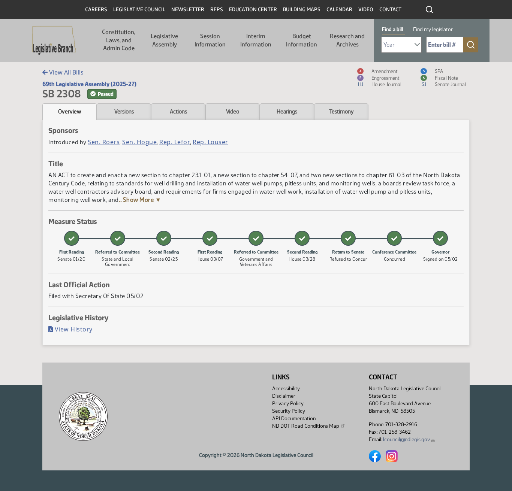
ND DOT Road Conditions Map (305, 426)
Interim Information (255, 40)
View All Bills (66, 72)
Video (365, 9)
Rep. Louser (210, 142)
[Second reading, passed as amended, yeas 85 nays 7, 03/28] (302, 238)
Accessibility (286, 388)
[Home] (54, 40)
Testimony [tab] (341, 111)
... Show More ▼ (140, 199)
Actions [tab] (178, 111)
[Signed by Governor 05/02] (440, 238)
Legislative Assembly (164, 40)
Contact (390, 9)
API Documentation (294, 418)
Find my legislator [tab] (433, 29)
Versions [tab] (124, 111)
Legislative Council (139, 9)
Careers (96, 9)
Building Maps (301, 9)
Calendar (339, 9)
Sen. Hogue (139, 142)
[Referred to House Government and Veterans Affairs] (256, 238)
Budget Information (301, 40)
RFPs (216, 9)
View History (73, 329)
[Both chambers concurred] (394, 238)
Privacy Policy (288, 403)
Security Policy (288, 411)
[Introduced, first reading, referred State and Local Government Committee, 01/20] (71, 238)
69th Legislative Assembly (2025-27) (89, 84)
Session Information (210, 40)
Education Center (253, 9)
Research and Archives (347, 40)
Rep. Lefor (174, 142)
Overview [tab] (69, 111)
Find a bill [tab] (392, 29)
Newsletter (187, 9)
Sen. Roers (104, 142)
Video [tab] (232, 111)
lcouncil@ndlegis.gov (406, 439)
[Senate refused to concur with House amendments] (348, 238)
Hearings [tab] (287, 111)
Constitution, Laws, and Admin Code (118, 40)
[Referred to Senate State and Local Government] (117, 238)
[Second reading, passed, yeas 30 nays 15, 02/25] (163, 238)
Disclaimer (283, 396)
